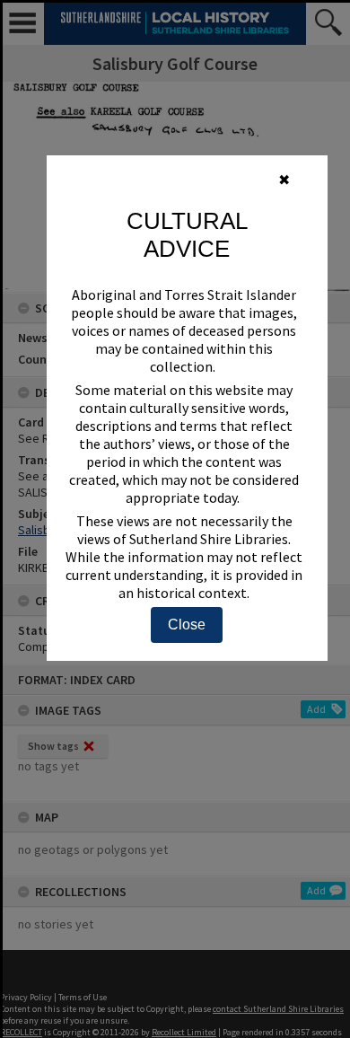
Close (187, 624)
